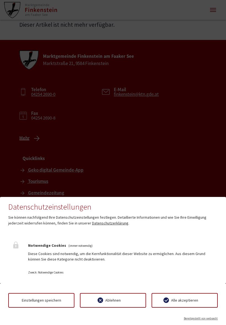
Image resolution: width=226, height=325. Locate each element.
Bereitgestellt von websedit (201, 318)
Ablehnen (113, 300)
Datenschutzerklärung (110, 223)
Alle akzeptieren (184, 300)
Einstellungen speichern (41, 300)
